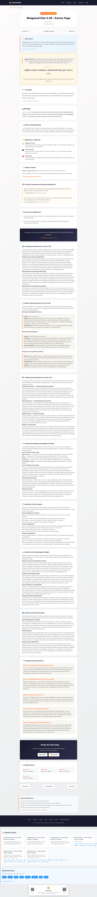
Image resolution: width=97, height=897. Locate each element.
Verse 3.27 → (72, 31)
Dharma (10, 877)
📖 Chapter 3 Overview (48, 31)
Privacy (51, 819)
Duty (41, 877)
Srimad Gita (15, 2)
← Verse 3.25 (25, 31)
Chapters (68, 2)
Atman (16, 877)
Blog (87, 2)
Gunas (21, 877)
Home (62, 2)
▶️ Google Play (54, 754)
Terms (56, 819)
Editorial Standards (65, 819)
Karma (4, 877)
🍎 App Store (42, 754)
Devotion (28, 877)
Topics (74, 2)
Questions (81, 2)
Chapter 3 (16, 7)
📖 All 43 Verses (48, 786)
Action (46, 877)
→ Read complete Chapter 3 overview (31, 176)
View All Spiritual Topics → (7, 881)
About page (44, 809)
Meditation (34, 877)
